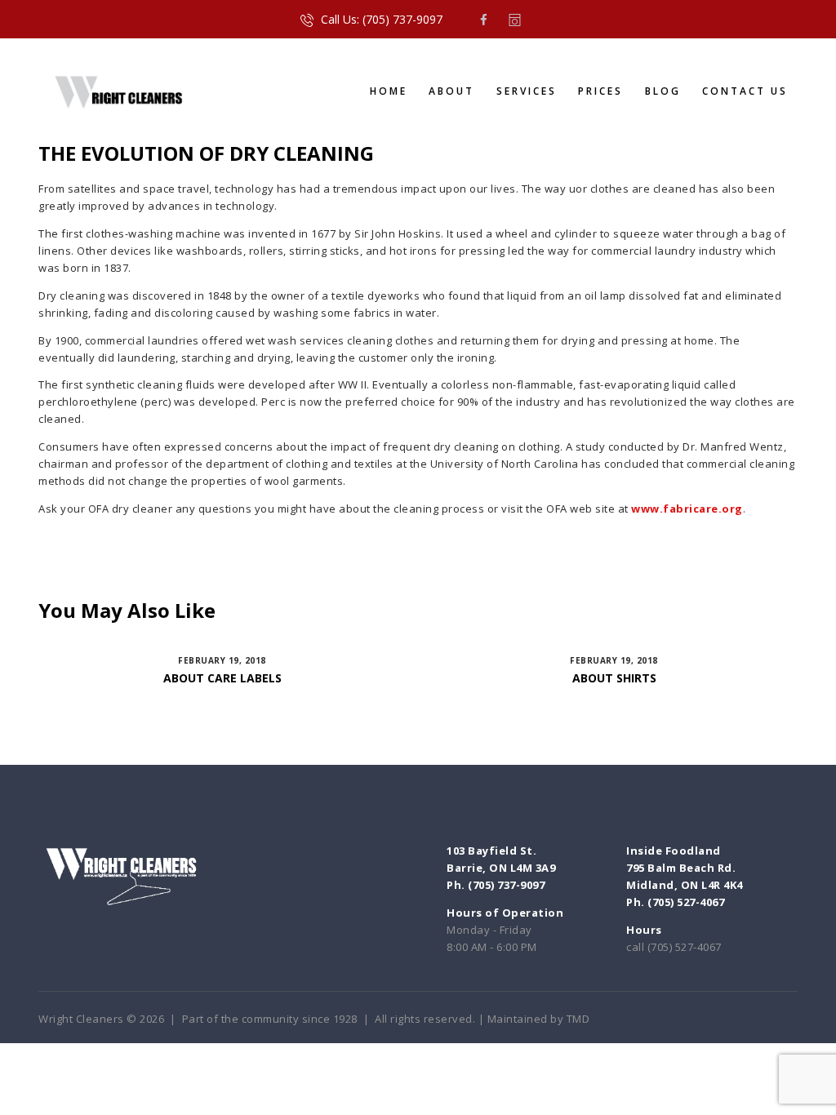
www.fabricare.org (687, 508)
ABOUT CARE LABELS (222, 678)
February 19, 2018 (222, 660)
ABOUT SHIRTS (614, 678)
